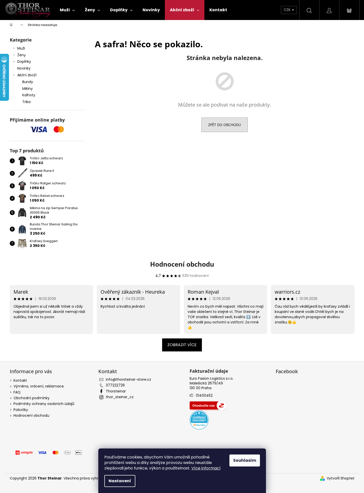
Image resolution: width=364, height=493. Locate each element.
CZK (287, 9)
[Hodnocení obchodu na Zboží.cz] (208, 405)
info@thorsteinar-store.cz (128, 379)
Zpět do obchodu (224, 124)
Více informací (206, 468)
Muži (21, 48)
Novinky (24, 68)
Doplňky (24, 61)
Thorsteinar (116, 391)
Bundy (27, 81)
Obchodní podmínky (32, 397)
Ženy (21, 55)
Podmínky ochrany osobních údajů (44, 403)
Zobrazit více (182, 345)
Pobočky (21, 409)
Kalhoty (28, 95)
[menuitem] (67, 10)
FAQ (17, 392)
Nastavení (120, 481)
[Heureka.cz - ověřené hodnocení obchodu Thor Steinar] (199, 419)
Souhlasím (244, 460)
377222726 (115, 385)
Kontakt (20, 380)
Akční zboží (27, 75)
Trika (26, 101)
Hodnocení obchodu (182, 264)
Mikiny (27, 88)
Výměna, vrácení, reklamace (39, 386)
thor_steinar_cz (120, 396)
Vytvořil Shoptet (340, 478)
